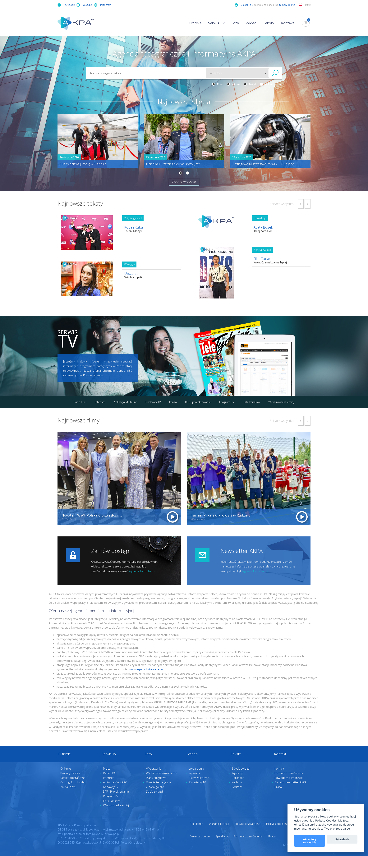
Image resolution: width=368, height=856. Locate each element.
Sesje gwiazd (154, 791)
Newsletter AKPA (242, 550)
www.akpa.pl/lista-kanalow (146, 669)
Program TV (226, 402)
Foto (235, 23)
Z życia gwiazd (155, 787)
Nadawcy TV (153, 402)
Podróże (237, 787)
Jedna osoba (272, 84)
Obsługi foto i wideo (73, 782)
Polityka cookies (276, 824)
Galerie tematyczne (158, 782)
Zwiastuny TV (197, 782)
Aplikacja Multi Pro (125, 402)
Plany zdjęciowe (156, 778)
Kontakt (287, 23)
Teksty (268, 23)
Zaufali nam (68, 787)
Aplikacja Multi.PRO (115, 782)
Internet (100, 402)
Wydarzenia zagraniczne (161, 773)
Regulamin (196, 824)
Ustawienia (342, 839)
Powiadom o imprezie (288, 778)
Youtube (87, 5)
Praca (278, 787)
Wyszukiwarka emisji (281, 402)
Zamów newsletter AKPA (290, 782)
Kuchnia (237, 782)
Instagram (105, 5)
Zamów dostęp (110, 550)
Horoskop (238, 778)
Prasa (173, 402)
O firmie (195, 23)
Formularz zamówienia (289, 773)
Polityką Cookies (326, 820)
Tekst (252, 84)
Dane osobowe (200, 836)
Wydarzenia (153, 768)
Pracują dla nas (70, 773)
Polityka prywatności (247, 824)
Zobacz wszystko (184, 182)
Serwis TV (216, 23)
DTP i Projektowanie (116, 791)
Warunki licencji (219, 824)
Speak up (221, 836)
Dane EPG (79, 402)
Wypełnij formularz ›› (142, 571)
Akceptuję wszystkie (309, 841)
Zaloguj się (247, 5)
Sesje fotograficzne (72, 778)
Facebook (69, 5)
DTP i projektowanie (198, 402)
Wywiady (194, 773)
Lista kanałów (251, 402)
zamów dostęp (287, 5)
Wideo (251, 23)
